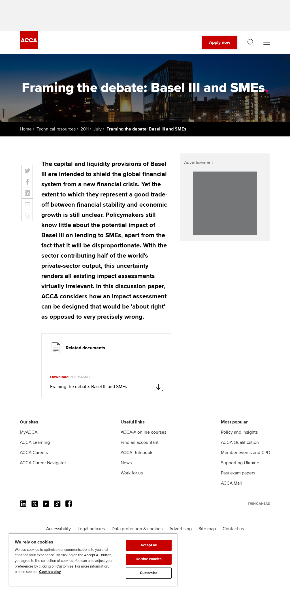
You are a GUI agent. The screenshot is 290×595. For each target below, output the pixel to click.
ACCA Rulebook (136, 452)
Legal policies (91, 529)
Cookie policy (50, 572)
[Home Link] (259, 503)
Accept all (148, 545)
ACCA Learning (35, 442)
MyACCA (28, 432)
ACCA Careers (34, 452)
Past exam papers (238, 473)
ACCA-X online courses (143, 432)
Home (26, 129)
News (126, 463)
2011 (84, 129)
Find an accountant (140, 442)
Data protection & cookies (137, 529)
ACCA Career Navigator (43, 463)
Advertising (180, 529)
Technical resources (56, 129)
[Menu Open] (267, 42)
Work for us (132, 473)
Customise (148, 573)
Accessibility (58, 529)
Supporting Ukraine (240, 463)
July (97, 129)
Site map (207, 529)
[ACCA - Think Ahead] (29, 48)
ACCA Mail (231, 483)
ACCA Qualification (240, 442)
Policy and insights (239, 432)
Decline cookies (148, 559)
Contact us (233, 529)
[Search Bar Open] (251, 42)
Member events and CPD (245, 452)
